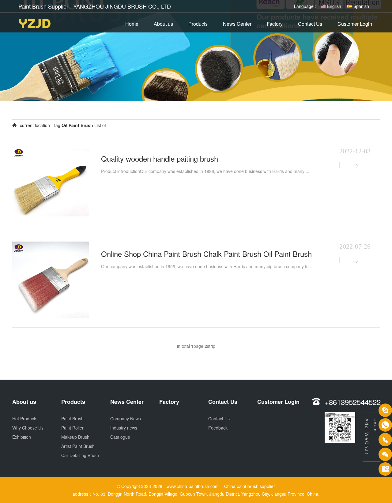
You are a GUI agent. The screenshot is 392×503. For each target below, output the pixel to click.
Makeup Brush (75, 437)
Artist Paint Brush (78, 446)
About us (163, 23)
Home (131, 23)
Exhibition (21, 437)
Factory (275, 23)
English (334, 6)
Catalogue (120, 437)
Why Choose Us (27, 428)
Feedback (218, 428)
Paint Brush (72, 418)
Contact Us (310, 23)
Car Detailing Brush (80, 455)
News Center (237, 23)
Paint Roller (72, 428)
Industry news (123, 428)
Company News (125, 418)
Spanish (361, 6)
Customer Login (354, 23)
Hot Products (24, 418)
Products (198, 23)
